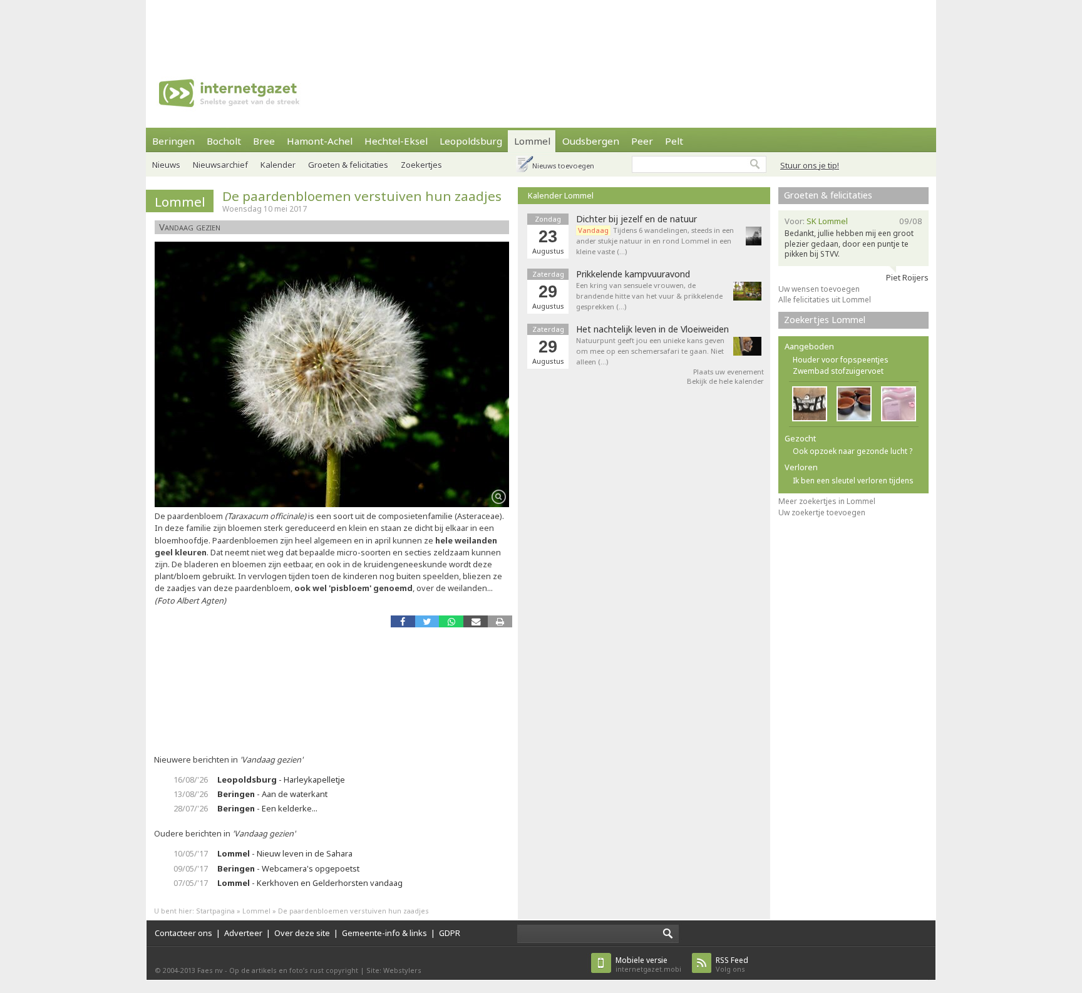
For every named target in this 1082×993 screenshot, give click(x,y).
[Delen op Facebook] (403, 621)
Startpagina (215, 910)
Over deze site (302, 933)
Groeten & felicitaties (348, 164)
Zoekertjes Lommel (824, 320)
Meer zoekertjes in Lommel (826, 501)
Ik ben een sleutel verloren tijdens (853, 480)
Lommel (532, 141)
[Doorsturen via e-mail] (475, 621)
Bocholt (224, 141)
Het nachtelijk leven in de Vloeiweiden (652, 329)
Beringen (173, 141)
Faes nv (210, 970)
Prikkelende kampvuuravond (633, 274)
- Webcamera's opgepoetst (288, 868)
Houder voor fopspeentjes (841, 359)
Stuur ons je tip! (809, 165)
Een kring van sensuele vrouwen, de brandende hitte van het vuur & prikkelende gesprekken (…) (649, 295)
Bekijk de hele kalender (725, 381)
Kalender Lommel (561, 195)
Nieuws (166, 164)
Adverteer (243, 933)
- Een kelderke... (267, 808)
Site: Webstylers (393, 970)
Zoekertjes (421, 164)
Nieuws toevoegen (563, 165)
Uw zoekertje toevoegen (821, 512)
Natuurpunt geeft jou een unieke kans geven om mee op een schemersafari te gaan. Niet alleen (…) (650, 351)
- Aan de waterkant (272, 794)
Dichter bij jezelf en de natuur (636, 219)
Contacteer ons (183, 933)
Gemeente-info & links (384, 933)
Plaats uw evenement (728, 371)
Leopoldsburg (471, 141)
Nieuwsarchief (220, 164)
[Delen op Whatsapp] (451, 621)
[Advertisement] (541, 28)
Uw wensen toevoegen (819, 289)
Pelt (674, 141)
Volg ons (732, 964)
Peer (642, 141)
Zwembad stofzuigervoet (838, 371)
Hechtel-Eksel (396, 141)
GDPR (449, 933)
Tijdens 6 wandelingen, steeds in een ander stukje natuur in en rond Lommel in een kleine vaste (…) (655, 240)
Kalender (278, 164)
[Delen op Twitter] (427, 621)
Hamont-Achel (320, 141)
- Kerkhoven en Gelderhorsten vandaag (310, 882)
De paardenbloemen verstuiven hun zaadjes (362, 196)
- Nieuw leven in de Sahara (285, 853)
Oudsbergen (590, 141)
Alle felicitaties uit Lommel (824, 299)
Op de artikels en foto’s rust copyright (293, 970)
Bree (264, 141)
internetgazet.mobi (648, 964)
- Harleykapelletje (281, 779)
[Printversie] (500, 621)
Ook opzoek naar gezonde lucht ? (852, 451)
